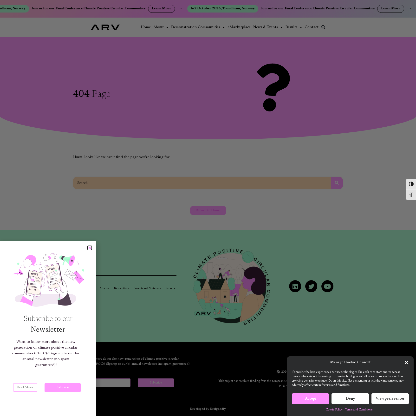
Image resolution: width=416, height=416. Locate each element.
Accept (310, 399)
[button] (406, 362)
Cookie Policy (334, 409)
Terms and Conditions (358, 409)
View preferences (390, 399)
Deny (350, 399)
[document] (208, 208)
